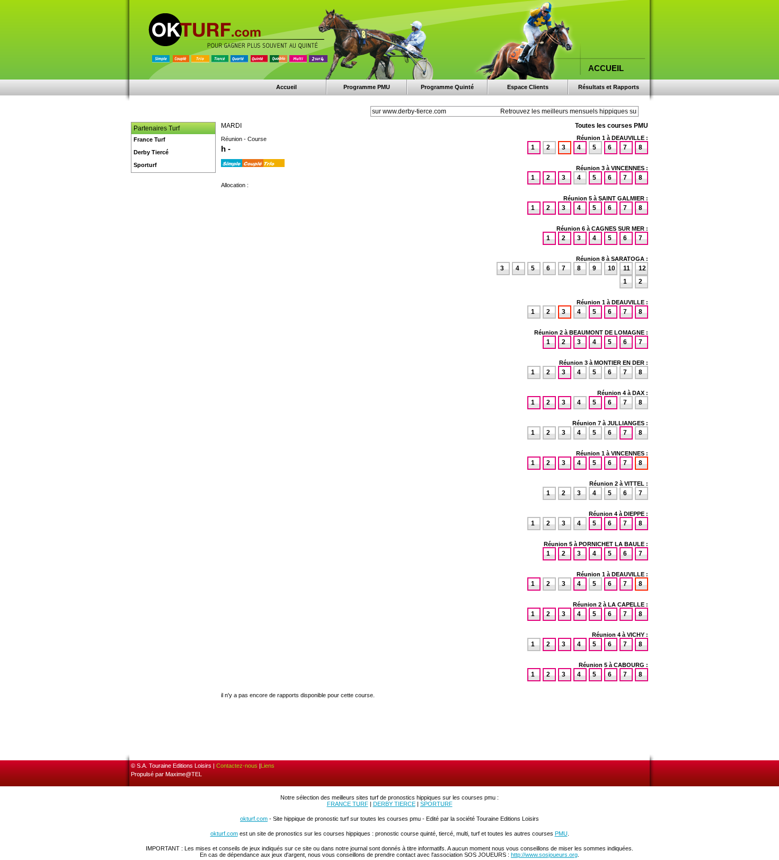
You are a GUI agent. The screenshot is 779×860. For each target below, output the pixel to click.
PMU (561, 833)
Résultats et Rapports (608, 87)
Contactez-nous (237, 765)
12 (642, 268)
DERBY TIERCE (394, 804)
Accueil (286, 87)
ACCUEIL (606, 68)
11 (626, 268)
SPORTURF (436, 804)
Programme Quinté (447, 87)
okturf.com (254, 818)
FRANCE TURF (347, 804)
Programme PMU (366, 87)
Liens (268, 765)
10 (611, 268)
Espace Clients (527, 87)
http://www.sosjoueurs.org (544, 855)
